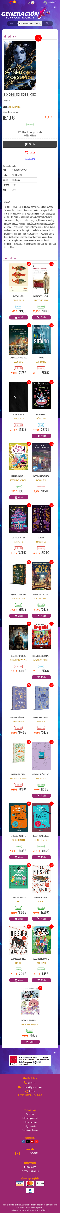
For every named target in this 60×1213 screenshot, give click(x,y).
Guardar (32, 152)
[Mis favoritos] (11, 2)
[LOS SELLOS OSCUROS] (20, 65)
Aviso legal (30, 1114)
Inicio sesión (52, 2)
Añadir (31, 144)
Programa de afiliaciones (30, 1171)
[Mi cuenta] (45, 2)
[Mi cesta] (29, 2)
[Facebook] (23, 1141)
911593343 (32, 1082)
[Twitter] (28, 1141)
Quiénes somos (30, 1167)
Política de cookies (30, 1122)
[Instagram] (37, 1141)
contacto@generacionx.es (32, 1087)
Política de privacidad (30, 1118)
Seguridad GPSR (30, 159)
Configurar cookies (30, 1126)
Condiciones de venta (30, 1130)
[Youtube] (32, 1141)
